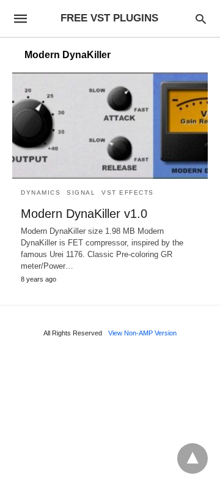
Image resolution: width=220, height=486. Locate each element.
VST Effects (127, 192)
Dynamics (41, 192)
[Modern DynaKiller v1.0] (110, 125)
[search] (201, 19)
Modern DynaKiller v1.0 (84, 213)
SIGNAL (81, 192)
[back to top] (192, 458)
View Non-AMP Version (142, 333)
